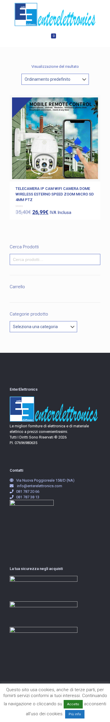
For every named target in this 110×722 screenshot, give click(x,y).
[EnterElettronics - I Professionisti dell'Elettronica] (55, 14)
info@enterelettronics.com (39, 486)
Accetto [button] (73, 704)
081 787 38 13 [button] (27, 497)
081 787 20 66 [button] (27, 491)
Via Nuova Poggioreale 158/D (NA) (45, 480)
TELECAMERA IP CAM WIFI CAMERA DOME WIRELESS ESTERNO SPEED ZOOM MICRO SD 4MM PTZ (55, 194)
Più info (75, 714)
